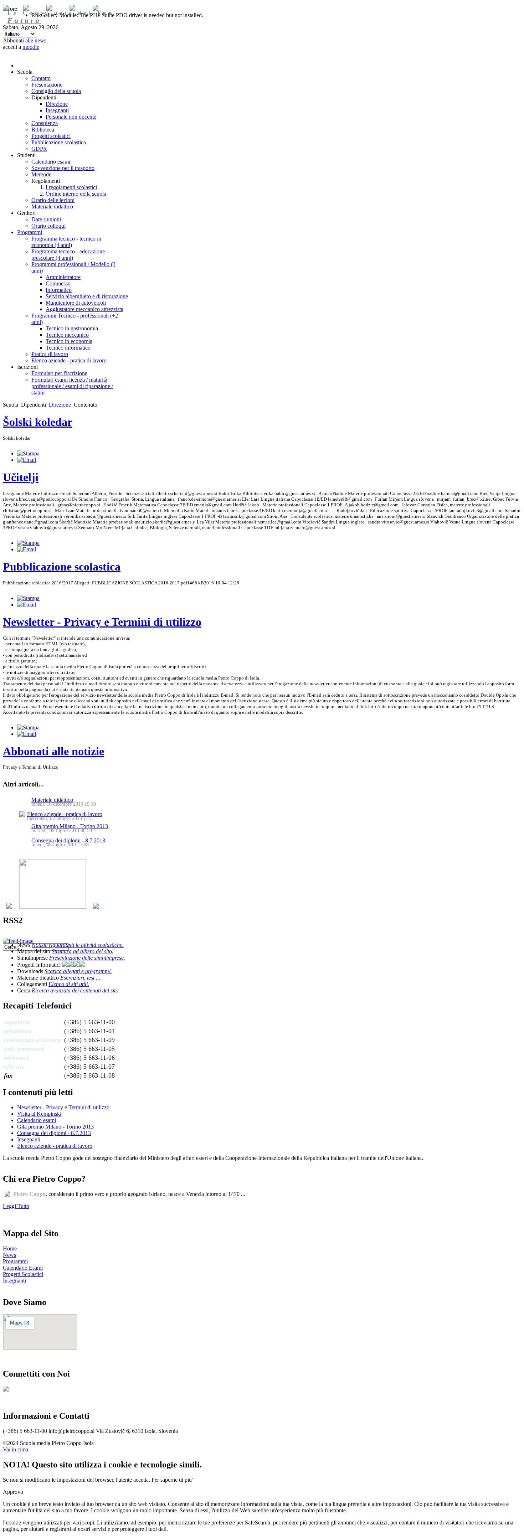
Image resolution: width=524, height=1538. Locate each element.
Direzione (60, 405)
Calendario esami (36, 1120)
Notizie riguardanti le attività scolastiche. (78, 945)
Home (10, 1248)
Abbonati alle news (24, 40)
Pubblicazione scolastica (61, 566)
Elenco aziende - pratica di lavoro (64, 814)
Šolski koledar (37, 422)
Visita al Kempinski (39, 1114)
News (9, 1255)
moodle (30, 47)
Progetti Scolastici (23, 1274)
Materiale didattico (52, 800)
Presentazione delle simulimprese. (87, 958)
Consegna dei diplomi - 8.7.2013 (68, 840)
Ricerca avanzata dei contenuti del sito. (76, 990)
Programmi (15, 1261)
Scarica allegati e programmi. (78, 971)
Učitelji (20, 477)
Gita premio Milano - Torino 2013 (69, 826)
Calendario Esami (23, 1268)
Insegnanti (28, 1139)
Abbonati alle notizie (53, 751)
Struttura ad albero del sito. (82, 951)
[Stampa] (28, 453)
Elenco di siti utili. (68, 984)
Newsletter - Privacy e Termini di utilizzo (102, 621)
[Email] (26, 460)
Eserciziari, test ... (80, 978)
